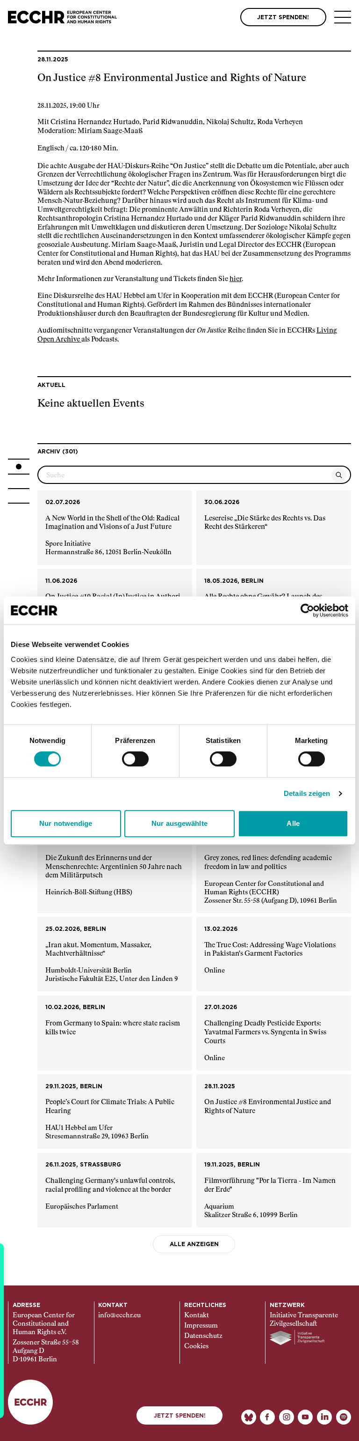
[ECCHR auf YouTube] (305, 1417)
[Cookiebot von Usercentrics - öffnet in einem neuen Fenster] (307, 610)
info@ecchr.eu (119, 1315)
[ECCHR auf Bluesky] (248, 1417)
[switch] (135, 758)
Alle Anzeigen (194, 1244)
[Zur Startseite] (62, 17)
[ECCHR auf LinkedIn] (324, 1417)
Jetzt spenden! (180, 1416)
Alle (293, 823)
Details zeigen (307, 793)
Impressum (201, 1325)
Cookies (196, 1346)
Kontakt (196, 1315)
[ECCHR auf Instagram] (286, 1417)
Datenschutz (203, 1336)
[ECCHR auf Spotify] (343, 1417)
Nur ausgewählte (179, 823)
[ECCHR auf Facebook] (267, 1417)
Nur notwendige (65, 823)
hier (236, 279)
